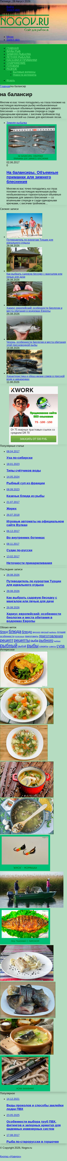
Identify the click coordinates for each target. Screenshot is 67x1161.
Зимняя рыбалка (19, 54)
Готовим (13, 66)
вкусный (45, 632)
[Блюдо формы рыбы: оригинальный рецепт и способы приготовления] (24, 686)
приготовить (31, 636)
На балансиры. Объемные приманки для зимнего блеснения (32, 177)
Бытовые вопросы (24, 72)
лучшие (61, 632)
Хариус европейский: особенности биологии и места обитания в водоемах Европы (34, 309)
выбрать (52, 632)
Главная (5, 86)
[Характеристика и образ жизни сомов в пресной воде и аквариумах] (24, 373)
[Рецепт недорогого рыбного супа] (24, 759)
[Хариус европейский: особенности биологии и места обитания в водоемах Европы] (24, 305)
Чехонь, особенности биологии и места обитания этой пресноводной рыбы (36, 343)
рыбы (33, 645)
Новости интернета (24, 74)
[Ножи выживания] (25, 1090)
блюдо (27, 632)
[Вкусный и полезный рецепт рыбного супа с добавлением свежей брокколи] (27, 723)
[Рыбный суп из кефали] (27, 1053)
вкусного (36, 632)
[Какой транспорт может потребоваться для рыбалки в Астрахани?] (31, 906)
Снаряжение (16, 63)
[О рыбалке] (24, 31)
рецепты (22, 640)
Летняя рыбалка (18, 57)
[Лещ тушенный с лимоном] (25, 943)
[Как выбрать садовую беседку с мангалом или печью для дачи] (24, 271)
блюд (4, 632)
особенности (7, 636)
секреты (43, 646)
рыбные (57, 641)
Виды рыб (13, 51)
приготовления (51, 636)
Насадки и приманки (22, 60)
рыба (34, 640)
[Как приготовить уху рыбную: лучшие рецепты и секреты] (27, 1017)
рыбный (8, 645)
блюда (15, 631)
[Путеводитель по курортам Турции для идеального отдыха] (24, 236)
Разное (12, 69)
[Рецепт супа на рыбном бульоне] (27, 796)
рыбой (22, 646)
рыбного (46, 640)
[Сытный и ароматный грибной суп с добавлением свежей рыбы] (27, 833)
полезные (19, 636)
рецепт (6, 640)
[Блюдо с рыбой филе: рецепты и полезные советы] (27, 980)
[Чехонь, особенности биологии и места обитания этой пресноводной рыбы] (24, 339)
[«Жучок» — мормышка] (25, 870)
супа (61, 646)
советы (52, 646)
